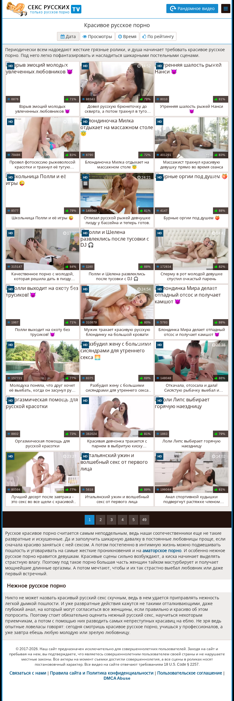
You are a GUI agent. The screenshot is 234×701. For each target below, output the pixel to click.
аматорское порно (162, 550)
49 (144, 520)
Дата (70, 36)
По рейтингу (160, 36)
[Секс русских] (43, 9)
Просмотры (99, 36)
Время (129, 36)
